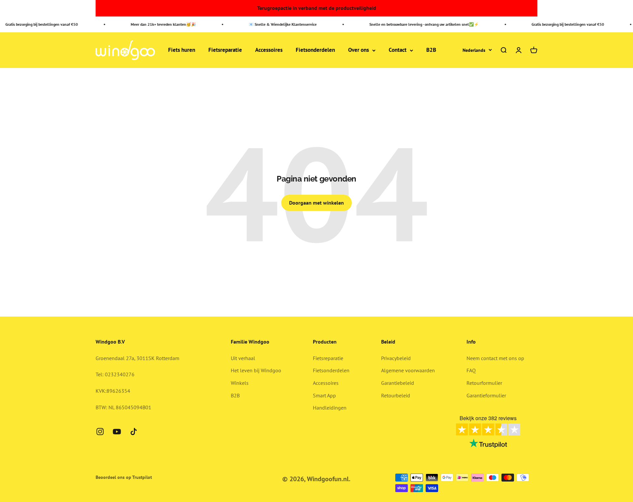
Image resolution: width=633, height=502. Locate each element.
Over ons (358, 50)
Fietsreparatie (225, 50)
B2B (431, 50)
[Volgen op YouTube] (116, 431)
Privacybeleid (396, 358)
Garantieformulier (486, 395)
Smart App (324, 395)
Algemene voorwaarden (408, 370)
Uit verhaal (243, 358)
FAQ (471, 370)
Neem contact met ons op (495, 358)
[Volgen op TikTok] (133, 431)
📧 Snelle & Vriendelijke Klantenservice (277, 24)
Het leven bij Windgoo (256, 370)
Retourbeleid (395, 395)
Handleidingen (330, 407)
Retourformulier (484, 383)
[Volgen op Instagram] (100, 431)
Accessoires (269, 50)
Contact (398, 50)
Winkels (240, 383)
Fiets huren (181, 50)
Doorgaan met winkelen (316, 202)
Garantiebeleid (397, 383)
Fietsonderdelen (315, 50)
